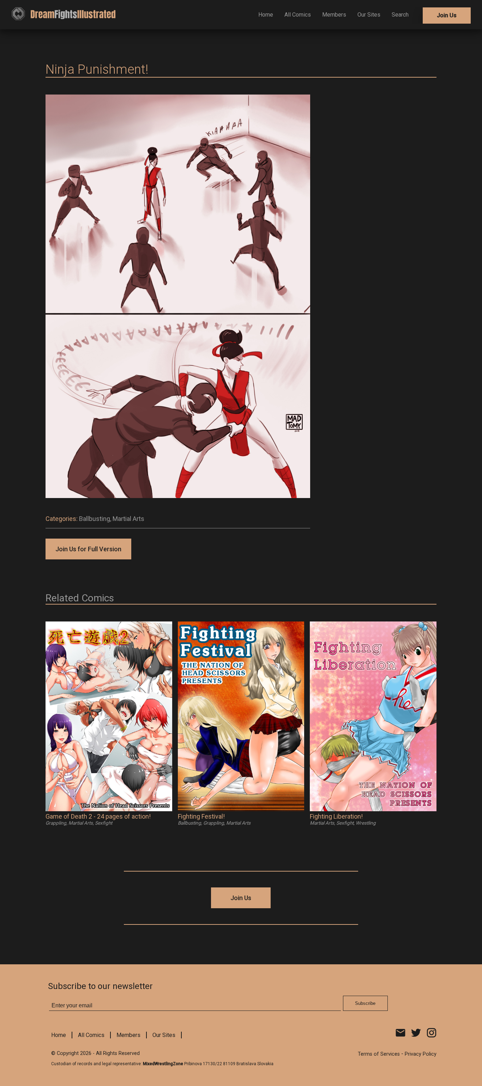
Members (334, 14)
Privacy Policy (420, 1054)
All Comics (297, 14)
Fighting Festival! (201, 816)
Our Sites (368, 14)
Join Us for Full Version (88, 549)
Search (400, 14)
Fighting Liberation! (336, 816)
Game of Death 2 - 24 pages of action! (98, 816)
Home (265, 14)
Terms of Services (379, 1054)
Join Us (447, 15)
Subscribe (365, 1003)
